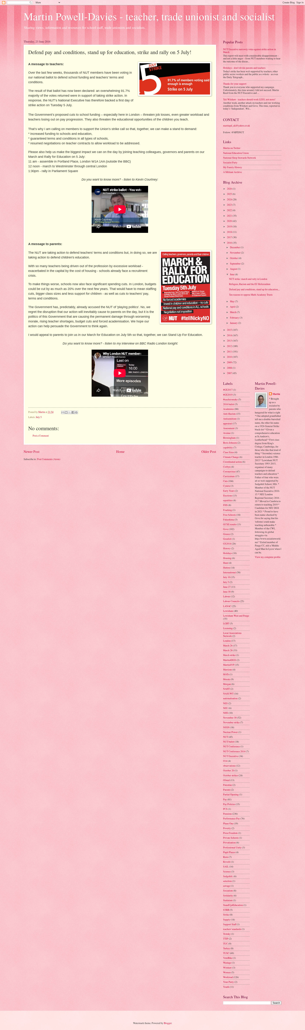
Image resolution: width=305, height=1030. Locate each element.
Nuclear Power (230, 732)
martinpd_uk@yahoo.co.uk (236, 125)
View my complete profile (267, 557)
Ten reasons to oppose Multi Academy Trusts (251, 294)
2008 (229, 367)
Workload (228, 977)
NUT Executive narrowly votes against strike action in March (249, 51)
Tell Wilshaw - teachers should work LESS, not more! (249, 99)
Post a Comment (41, 435)
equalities (227, 500)
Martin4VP (228, 664)
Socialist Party (230, 162)
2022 (229, 210)
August (234, 268)
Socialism (228, 890)
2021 (229, 215)
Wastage (227, 962)
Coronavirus (229, 471)
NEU (225, 708)
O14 (225, 761)
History (227, 548)
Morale (226, 679)
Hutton (226, 567)
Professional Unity (232, 847)
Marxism (227, 669)
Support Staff (229, 924)
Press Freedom (230, 833)
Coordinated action (232, 461)
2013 (229, 340)
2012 (229, 346)
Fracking (227, 510)
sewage (226, 885)
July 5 (39, 417)
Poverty (227, 828)
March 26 (227, 645)
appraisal (227, 423)
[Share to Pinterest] (76, 412)
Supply (226, 919)
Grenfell (227, 538)
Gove (225, 529)
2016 (229, 242)
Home (120, 451)
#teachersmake (230, 399)
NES (225, 703)
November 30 (230, 717)
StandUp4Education (233, 905)
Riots (225, 857)
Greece (226, 534)
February (235, 317)
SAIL (226, 866)
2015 (229, 329)
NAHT (226, 688)
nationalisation (230, 698)
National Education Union (236, 153)
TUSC (226, 953)
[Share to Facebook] (73, 412)
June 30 (227, 591)
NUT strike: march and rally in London (248, 279)
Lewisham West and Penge (236, 615)
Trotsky (227, 933)
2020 (229, 221)
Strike (226, 914)
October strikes (230, 775)
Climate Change (231, 457)
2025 (229, 194)
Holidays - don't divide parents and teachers (244, 67)
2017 (229, 237)
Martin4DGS (229, 660)
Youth (226, 986)
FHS (225, 505)
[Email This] (63, 412)
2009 (229, 362)
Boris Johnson (230, 442)
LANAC (227, 606)
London (227, 640)
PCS (225, 809)
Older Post (208, 451)
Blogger (168, 1023)
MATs (226, 674)
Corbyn (227, 466)
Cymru (226, 485)
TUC (225, 943)
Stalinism (227, 900)
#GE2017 (227, 389)
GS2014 (227, 543)
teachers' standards (232, 929)
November (235, 252)
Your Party (228, 982)
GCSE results (229, 524)
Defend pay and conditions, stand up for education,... (254, 289)
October (234, 258)
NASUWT (228, 693)
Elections (227, 495)
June (232, 274)
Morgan (227, 684)
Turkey (226, 948)
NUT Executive (230, 756)
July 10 (226, 577)
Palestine (227, 785)
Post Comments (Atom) (48, 459)
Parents (226, 789)
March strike (229, 655)
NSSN (226, 727)
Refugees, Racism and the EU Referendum (249, 284)
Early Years (228, 490)
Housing (227, 558)
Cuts (225, 481)
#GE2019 (227, 394)
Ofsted (226, 780)
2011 (229, 351)
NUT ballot (228, 741)
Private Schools (230, 837)
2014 (229, 335)
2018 (229, 232)
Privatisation (229, 842)
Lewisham (228, 611)
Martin (276, 394)
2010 (229, 356)
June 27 (227, 586)
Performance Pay (231, 818)
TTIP (225, 938)
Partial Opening (231, 794)
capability (228, 447)
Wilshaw (227, 967)
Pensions (227, 813)
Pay (225, 799)
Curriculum (229, 476)
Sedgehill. (228, 876)
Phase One (228, 823)
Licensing (228, 628)
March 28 (227, 650)
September (235, 263)
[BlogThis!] (66, 412)
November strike (231, 722)
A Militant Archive (232, 172)
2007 (229, 373)
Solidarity (228, 895)
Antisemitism (229, 418)
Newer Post (31, 451)
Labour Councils (231, 601)
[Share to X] (69, 412)
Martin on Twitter (231, 148)
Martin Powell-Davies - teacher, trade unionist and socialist (149, 16)
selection (227, 881)
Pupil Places (229, 852)
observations (229, 765)
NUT (225, 736)
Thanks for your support (234, 83)
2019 (229, 226)
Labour (226, 596)
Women (227, 972)
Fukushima (228, 519)
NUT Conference (231, 746)
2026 (229, 188)
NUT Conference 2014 (234, 751)
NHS (225, 712)
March (233, 312)
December (235, 247)
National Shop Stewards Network (239, 157)
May (232, 301)
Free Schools (229, 514)
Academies (228, 409)
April (233, 306)
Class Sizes (228, 452)
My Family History (232, 167)
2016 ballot (228, 404)
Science (227, 871)
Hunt (225, 562)
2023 (229, 204)
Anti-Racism (229, 413)
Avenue (227, 433)
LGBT (226, 623)
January (234, 323)
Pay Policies (229, 804)
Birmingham (229, 437)
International (229, 572)
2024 (229, 199)
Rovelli (226, 861)
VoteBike (227, 958)
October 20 (228, 770)
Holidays (227, 553)
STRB (226, 909)
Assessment (228, 428)
